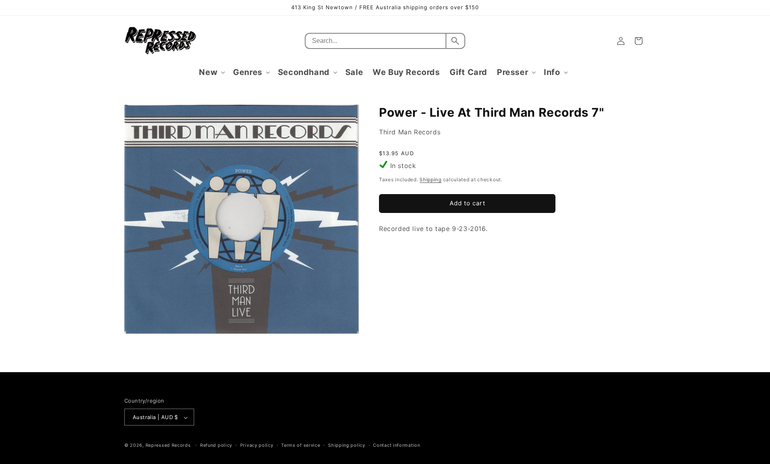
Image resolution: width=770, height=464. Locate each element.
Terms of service (300, 445)
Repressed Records (168, 445)
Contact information (396, 445)
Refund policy (216, 445)
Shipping (430, 179)
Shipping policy (346, 445)
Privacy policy (257, 445)
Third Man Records (409, 132)
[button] (211, 72)
